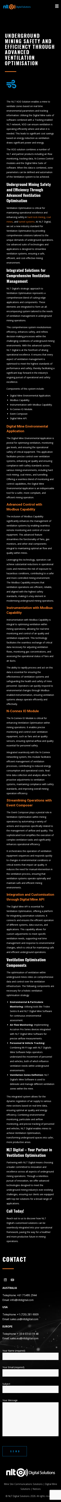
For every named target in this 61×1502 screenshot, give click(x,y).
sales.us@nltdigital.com (24, 1319)
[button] (54, 9)
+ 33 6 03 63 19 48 (28, 1334)
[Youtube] (12, 1280)
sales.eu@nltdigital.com (24, 1338)
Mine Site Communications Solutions (23, 1484)
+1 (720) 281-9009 (28, 1314)
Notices (37, 1488)
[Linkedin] (5, 1280)
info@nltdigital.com (22, 1300)
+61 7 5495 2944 (27, 1295)
